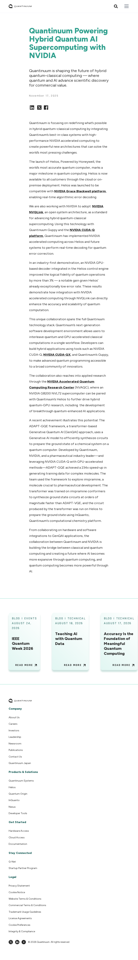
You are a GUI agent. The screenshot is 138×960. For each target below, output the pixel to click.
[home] (20, 6)
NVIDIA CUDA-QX (57, 355)
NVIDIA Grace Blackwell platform (80, 191)
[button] (125, 6)
